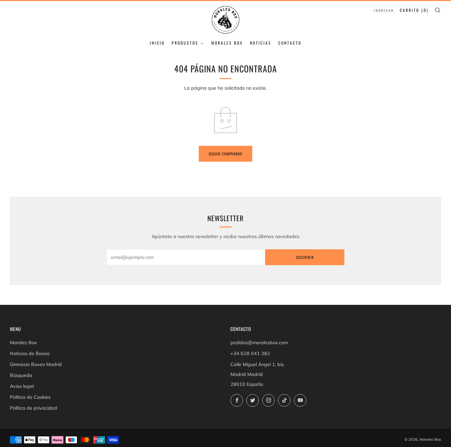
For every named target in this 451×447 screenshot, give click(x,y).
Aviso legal (22, 386)
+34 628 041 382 (250, 353)
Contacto (289, 43)
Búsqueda (21, 375)
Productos (185, 43)
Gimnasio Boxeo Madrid (36, 364)
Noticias (260, 43)
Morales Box (227, 43)
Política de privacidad (33, 408)
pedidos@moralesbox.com (259, 342)
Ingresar (384, 10)
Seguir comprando (225, 153)
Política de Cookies (30, 397)
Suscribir (305, 257)
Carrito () (414, 10)
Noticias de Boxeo (30, 353)
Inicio (157, 43)
